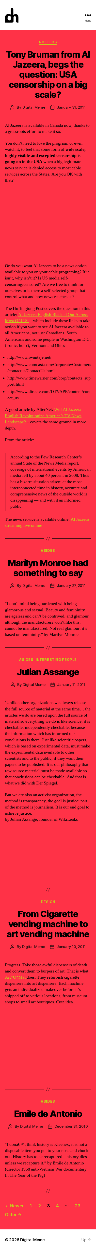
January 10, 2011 (71, 946)
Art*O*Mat (15, 977)
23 (77, 1205)
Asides (48, 550)
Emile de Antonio (48, 1113)
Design (48, 902)
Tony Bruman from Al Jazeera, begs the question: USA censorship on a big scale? (48, 74)
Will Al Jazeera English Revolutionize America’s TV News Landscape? (43, 416)
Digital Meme (33, 107)
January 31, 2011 (71, 107)
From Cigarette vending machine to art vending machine (48, 924)
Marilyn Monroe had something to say (48, 567)
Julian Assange (48, 672)
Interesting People (56, 659)
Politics (48, 42)
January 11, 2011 (71, 684)
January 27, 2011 (71, 585)
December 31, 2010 (71, 1126)
